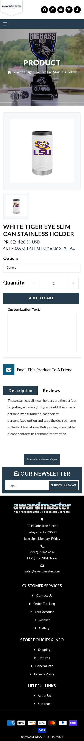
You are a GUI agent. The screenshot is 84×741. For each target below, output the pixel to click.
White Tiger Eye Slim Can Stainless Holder (46, 72)
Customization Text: (24, 309)
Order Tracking (44, 604)
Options (11, 258)
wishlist (44, 620)
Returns (44, 658)
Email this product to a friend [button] (45, 369)
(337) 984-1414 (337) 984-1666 (42, 555)
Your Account (44, 612)
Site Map (44, 704)
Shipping (44, 649)
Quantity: (14, 282)
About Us (44, 695)
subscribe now (63, 485)
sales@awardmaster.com (42, 571)
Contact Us (44, 595)
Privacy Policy (44, 674)
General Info (44, 666)
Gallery (44, 628)
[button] (5, 24)
